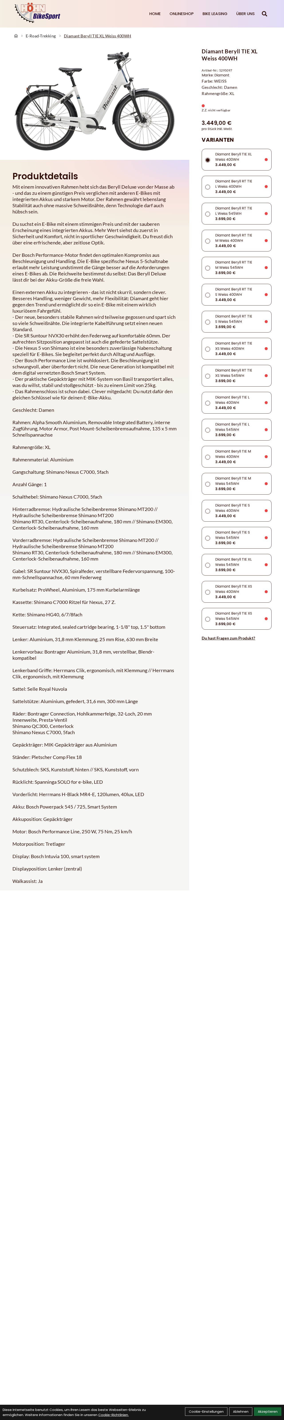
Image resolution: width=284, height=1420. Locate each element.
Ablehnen (240, 1411)
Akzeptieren (268, 1411)
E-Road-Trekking (41, 35)
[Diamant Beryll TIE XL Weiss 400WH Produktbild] (94, 101)
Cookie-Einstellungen (206, 1411)
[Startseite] (16, 36)
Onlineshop (182, 13)
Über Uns (245, 13)
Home (155, 13)
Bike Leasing (215, 13)
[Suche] (264, 13)
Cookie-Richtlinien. (113, 1414)
